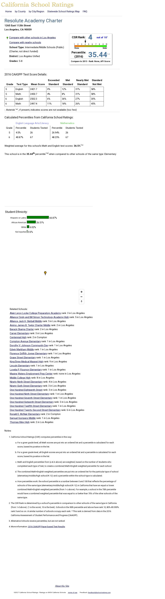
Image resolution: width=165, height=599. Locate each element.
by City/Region (36, 11)
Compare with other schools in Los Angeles (32, 37)
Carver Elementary (19, 333)
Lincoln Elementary (20, 365)
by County (20, 11)
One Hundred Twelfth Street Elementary (31, 406)
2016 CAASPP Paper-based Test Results (46, 526)
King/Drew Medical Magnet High (26, 361)
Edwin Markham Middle (22, 349)
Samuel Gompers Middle (23, 418)
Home (8, 11)
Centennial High (18, 337)
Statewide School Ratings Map (63, 11)
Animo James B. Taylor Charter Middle (30, 325)
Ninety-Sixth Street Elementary (26, 385)
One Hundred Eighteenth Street (26, 389)
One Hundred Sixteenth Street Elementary (31, 402)
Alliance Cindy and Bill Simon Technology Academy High (39, 317)
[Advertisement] (32, 182)
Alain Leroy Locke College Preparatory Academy (35, 313)
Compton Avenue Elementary (25, 341)
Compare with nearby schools (25, 42)
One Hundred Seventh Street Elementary (31, 397)
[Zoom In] (81, 291)
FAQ (85, 11)
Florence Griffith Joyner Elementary (28, 353)
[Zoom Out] (81, 296)
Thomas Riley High (19, 422)
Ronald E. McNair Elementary (25, 414)
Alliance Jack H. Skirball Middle (26, 321)
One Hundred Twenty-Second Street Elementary (35, 410)
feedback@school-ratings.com (99, 592)
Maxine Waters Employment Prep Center (31, 373)
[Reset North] (81, 301)
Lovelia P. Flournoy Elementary (26, 369)
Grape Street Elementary (23, 357)
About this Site (62, 586)
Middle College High (20, 377)
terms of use (72, 592)
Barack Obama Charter (22, 329)
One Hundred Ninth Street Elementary (29, 393)
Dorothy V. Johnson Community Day (29, 345)
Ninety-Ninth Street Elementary (26, 381)
